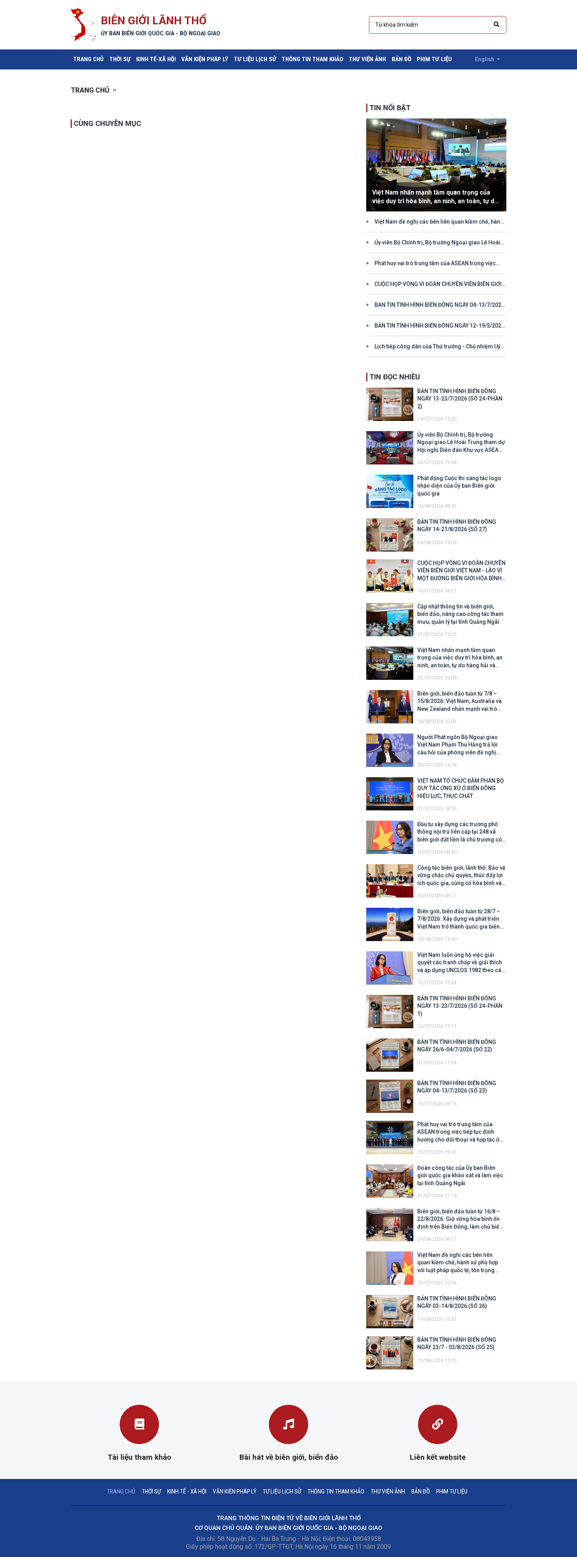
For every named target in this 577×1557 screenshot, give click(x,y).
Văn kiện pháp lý (204, 59)
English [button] (485, 59)
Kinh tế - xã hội (186, 1491)
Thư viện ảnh (367, 59)
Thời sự (120, 59)
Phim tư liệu (434, 59)
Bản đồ (401, 59)
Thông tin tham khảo (312, 59)
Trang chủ (89, 59)
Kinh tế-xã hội (156, 59)
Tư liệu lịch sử (255, 59)
